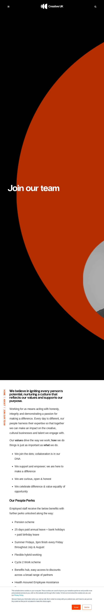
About (4, 402)
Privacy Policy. (19, 595)
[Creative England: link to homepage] (52, 12)
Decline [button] (86, 607)
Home (4, 393)
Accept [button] (76, 607)
